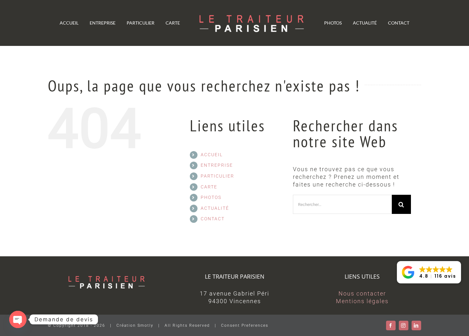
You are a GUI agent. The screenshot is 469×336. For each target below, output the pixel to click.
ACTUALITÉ (215, 208)
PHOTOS (211, 197)
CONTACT (213, 218)
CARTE (209, 186)
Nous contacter (362, 293)
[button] (429, 272)
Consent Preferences (244, 325)
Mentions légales (362, 301)
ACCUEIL (212, 154)
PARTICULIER (217, 176)
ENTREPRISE (217, 165)
